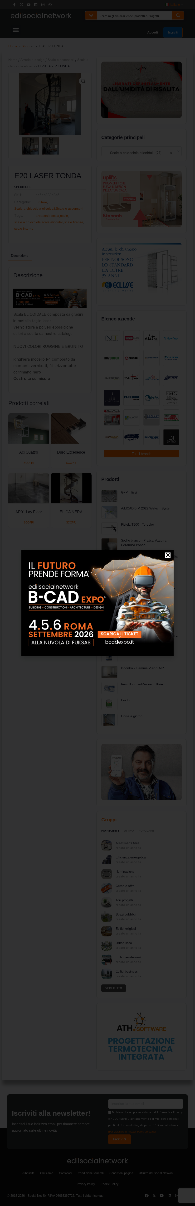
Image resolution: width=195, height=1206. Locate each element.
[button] (168, 555)
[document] (97, 603)
